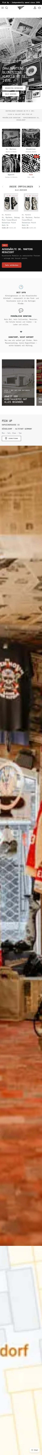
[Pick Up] (21, 7)
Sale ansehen (10, 94)
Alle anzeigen (21, 190)
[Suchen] (7, 7)
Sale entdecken (11, 265)
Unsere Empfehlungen (21, 186)
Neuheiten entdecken (14, 88)
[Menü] (2, 7)
